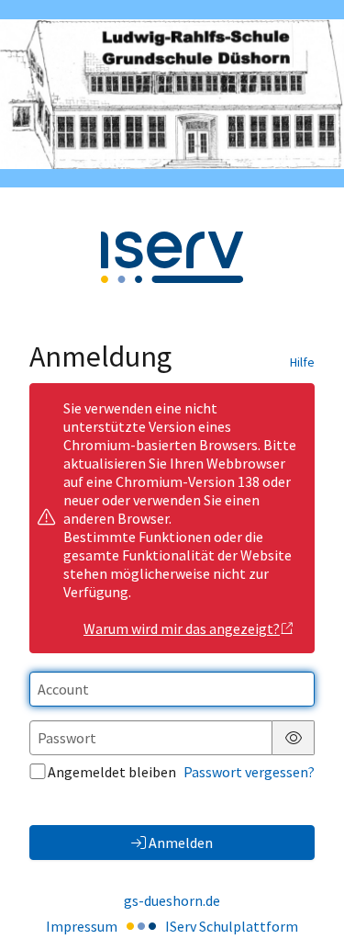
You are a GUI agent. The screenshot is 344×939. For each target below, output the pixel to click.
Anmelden (181, 842)
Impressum (81, 926)
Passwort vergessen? (249, 772)
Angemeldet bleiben (112, 772)
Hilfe (302, 362)
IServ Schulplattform (231, 926)
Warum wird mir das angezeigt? (181, 628)
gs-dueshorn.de (172, 900)
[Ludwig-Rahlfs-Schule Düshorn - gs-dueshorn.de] (172, 94)
